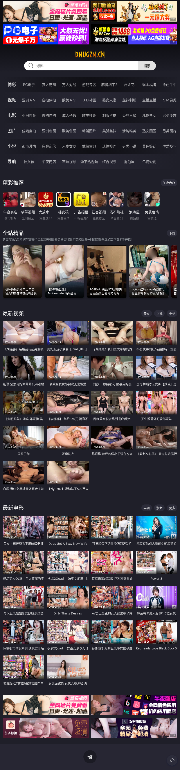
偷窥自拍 (29, 130)
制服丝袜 (109, 115)
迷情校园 (109, 146)
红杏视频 (109, 161)
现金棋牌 (149, 84)
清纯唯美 (129, 130)
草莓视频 (69, 161)
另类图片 (169, 130)
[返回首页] (172, 760)
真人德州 (49, 84)
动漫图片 (89, 130)
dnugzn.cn (90, 54)
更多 (172, 313)
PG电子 (29, 84)
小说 (11, 146)
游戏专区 (89, 84)
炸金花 (129, 84)
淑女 (159, 508)
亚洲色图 (49, 130)
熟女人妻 (109, 100)
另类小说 (129, 146)
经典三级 (129, 115)
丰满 (147, 508)
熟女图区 (149, 130)
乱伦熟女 (149, 115)
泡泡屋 (129, 161)
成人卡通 (69, 115)
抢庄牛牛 (169, 84)
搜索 (147, 65)
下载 (172, 233)
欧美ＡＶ (69, 100)
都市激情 (29, 146)
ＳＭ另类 (169, 100)
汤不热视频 (89, 161)
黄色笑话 (149, 146)
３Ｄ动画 (89, 100)
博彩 (11, 85)
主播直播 (149, 100)
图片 (11, 131)
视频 (11, 100)
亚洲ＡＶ (29, 100)
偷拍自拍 (49, 115)
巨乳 (159, 313)
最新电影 (13, 507)
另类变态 (169, 115)
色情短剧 (149, 161)
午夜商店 (49, 161)
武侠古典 (89, 146)
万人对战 (69, 84)
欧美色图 (69, 130)
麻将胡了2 (109, 84)
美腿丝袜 (109, 130)
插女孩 (29, 161)
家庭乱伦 (49, 146)
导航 (11, 162)
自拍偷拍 (49, 100)
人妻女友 (69, 146)
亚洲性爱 (29, 115)
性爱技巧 (169, 146)
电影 (11, 115)
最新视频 (13, 313)
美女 (147, 313)
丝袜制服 (129, 100)
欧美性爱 (89, 115)
